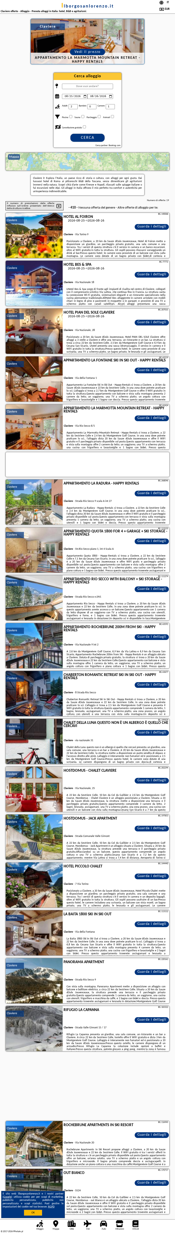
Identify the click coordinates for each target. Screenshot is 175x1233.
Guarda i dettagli (151, 226)
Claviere (12, 220)
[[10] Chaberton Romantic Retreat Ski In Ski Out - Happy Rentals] (34, 694)
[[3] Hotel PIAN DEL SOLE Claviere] (34, 331)
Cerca (87, 138)
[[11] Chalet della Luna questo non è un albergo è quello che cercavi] (34, 741)
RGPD (51, 1206)
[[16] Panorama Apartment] (34, 981)
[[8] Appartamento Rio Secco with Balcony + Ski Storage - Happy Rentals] (34, 598)
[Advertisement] (87, 1087)
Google (7, 1197)
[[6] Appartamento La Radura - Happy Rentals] (34, 502)
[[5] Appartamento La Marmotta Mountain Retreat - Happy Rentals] (34, 427)
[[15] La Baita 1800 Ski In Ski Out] (34, 933)
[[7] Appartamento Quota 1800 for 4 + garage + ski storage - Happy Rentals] (34, 550)
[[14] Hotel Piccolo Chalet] (34, 885)
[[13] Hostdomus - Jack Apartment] (34, 837)
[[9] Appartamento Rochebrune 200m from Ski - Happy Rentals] (34, 646)
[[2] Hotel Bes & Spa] (34, 283)
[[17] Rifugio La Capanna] (34, 1029)
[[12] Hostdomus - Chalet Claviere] (34, 789)
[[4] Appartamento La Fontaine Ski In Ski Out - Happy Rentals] (34, 379)
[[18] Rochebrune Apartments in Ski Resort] (34, 1144)
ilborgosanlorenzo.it (87, 6)
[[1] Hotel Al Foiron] (34, 235)
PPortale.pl (18, 1231)
